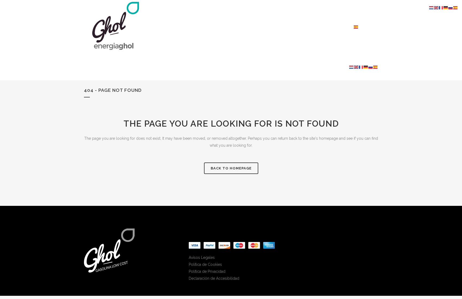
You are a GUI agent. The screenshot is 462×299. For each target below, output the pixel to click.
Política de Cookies (205, 264)
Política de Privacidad (207, 271)
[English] (356, 67)
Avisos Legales (202, 257)
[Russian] (370, 67)
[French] (361, 67)
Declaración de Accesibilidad (214, 278)
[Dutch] (351, 67)
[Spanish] (356, 27)
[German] (366, 67)
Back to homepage (231, 168)
